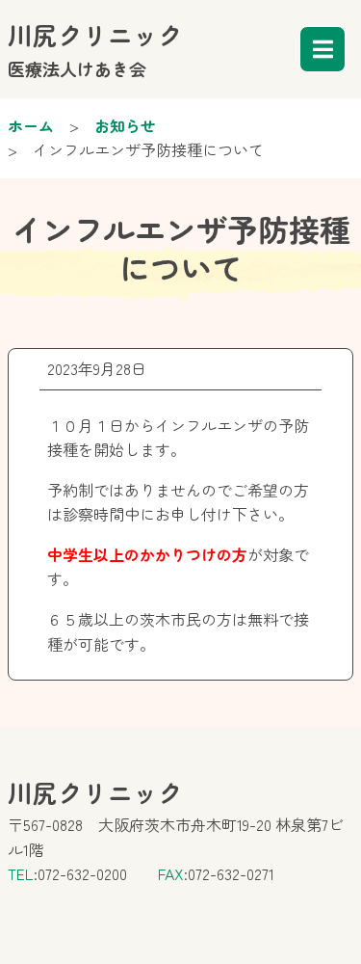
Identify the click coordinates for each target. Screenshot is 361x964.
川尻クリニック (95, 48)
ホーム (31, 125)
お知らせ (125, 125)
